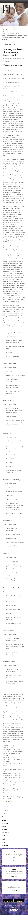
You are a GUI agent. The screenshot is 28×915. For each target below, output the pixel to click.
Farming (4, 829)
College (4, 813)
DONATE (14, 869)
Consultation (5, 817)
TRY (14, 852)
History (4, 842)
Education (5, 823)
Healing (4, 836)
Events (4, 826)
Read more (7, 801)
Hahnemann (5, 832)
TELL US (14, 884)
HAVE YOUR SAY (14, 890)
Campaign (5, 810)
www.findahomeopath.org (10, 706)
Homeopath (5, 845)
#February (22, 60)
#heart (18, 60)
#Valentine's (21, 58)
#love (4, 60)
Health (4, 839)
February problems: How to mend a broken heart (13, 52)
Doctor (4, 820)
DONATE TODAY (14, 876)
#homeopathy (14, 60)
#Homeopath (8, 60)
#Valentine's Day (15, 58)
